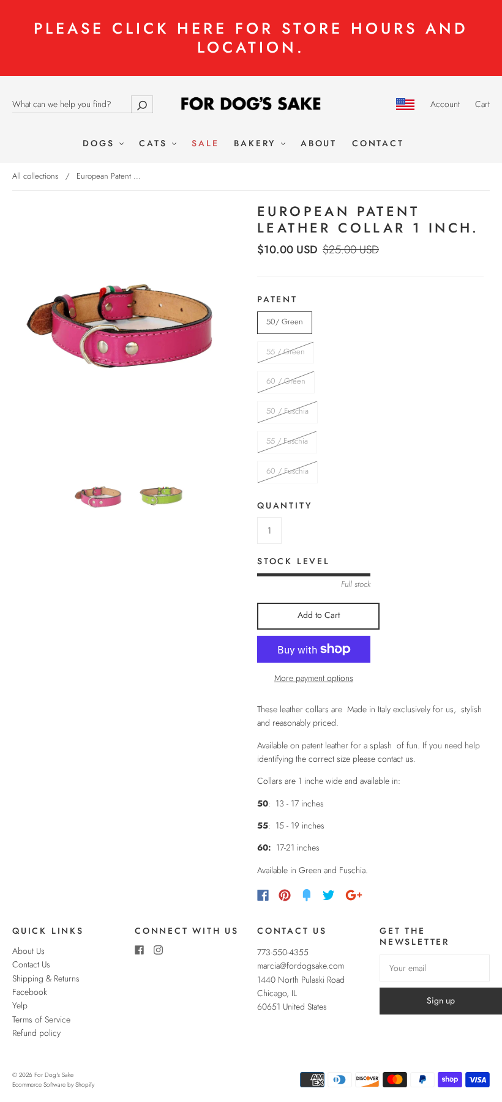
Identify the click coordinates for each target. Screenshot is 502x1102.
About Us (28, 951)
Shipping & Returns (46, 978)
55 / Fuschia (287, 441)
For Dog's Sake (53, 1074)
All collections (35, 176)
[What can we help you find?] (82, 104)
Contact (378, 143)
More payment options (313, 678)
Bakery (257, 143)
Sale (205, 143)
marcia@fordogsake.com (300, 965)
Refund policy (36, 1033)
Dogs (100, 143)
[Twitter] (329, 895)
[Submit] (142, 104)
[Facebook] (263, 895)
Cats (155, 143)
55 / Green (285, 351)
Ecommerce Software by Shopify (53, 1084)
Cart (482, 104)
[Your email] (435, 968)
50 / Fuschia (287, 411)
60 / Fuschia (287, 471)
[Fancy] (307, 895)
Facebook (29, 992)
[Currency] (405, 104)
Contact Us (31, 964)
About (319, 143)
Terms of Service (41, 1019)
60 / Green (285, 381)
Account (445, 104)
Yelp (20, 1005)
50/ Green (284, 321)
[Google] (354, 895)
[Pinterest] (285, 895)
